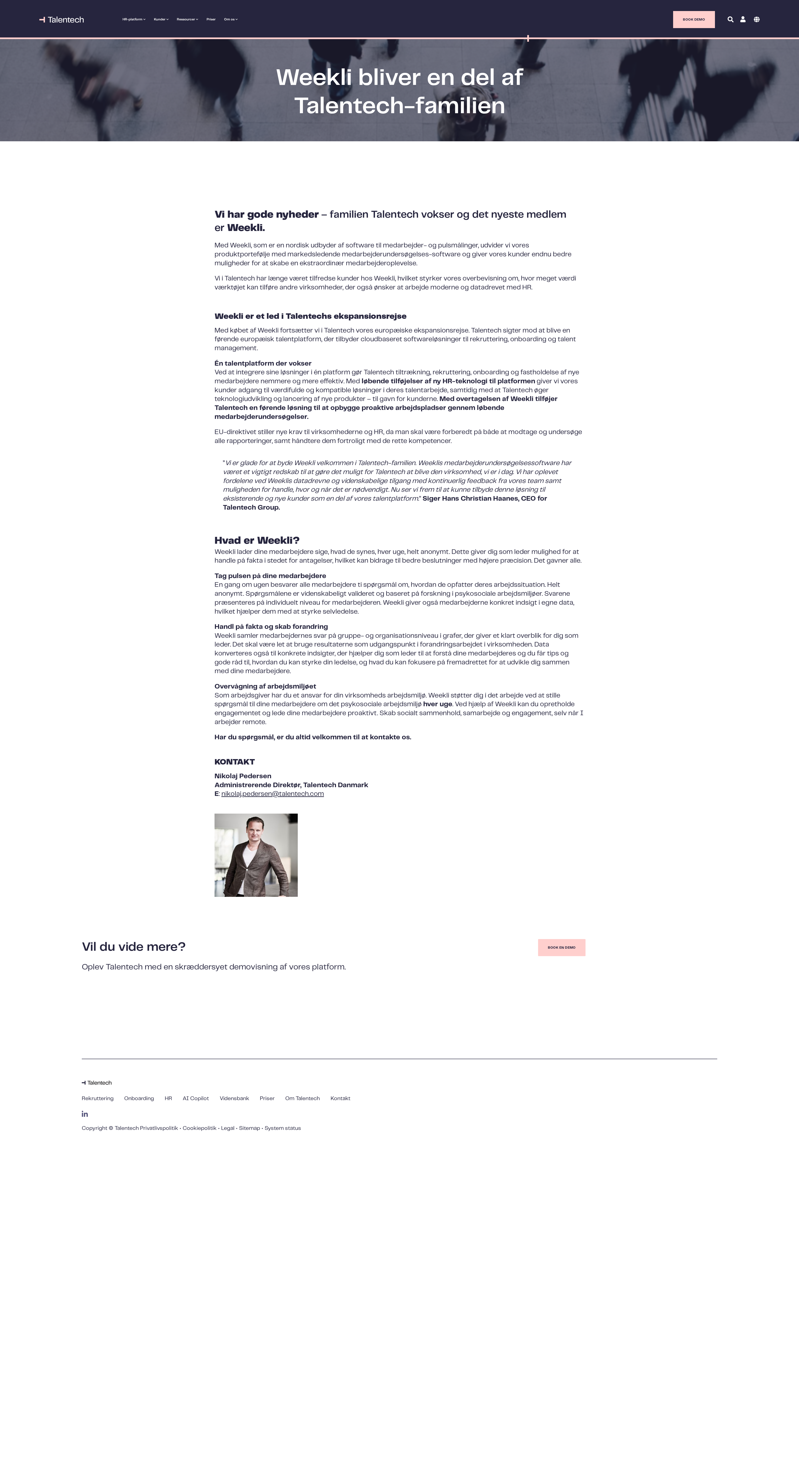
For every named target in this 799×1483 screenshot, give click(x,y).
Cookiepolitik (200, 1128)
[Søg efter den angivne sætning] (728, 33)
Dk (757, 19)
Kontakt (340, 1098)
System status (283, 1128)
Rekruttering (98, 1098)
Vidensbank (234, 1098)
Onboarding (139, 1098)
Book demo (694, 19)
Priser (211, 19)
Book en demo (562, 947)
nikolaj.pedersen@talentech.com (272, 794)
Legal (227, 1128)
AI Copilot (196, 1098)
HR (168, 1098)
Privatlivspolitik (159, 1128)
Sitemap (249, 1128)
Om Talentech (302, 1098)
